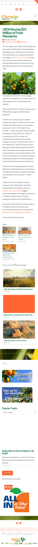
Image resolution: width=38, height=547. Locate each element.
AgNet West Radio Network (17, 529)
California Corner (10, 42)
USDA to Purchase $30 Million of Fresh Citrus (8, 237)
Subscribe (7, 473)
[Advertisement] (17, 431)
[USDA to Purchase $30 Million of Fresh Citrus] (9, 230)
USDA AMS (21, 351)
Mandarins (23, 42)
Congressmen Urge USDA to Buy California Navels (8, 255)
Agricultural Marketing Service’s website (17, 212)
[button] (35, 16)
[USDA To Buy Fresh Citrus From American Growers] (25, 230)
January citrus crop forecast (12, 191)
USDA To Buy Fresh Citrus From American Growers (24, 237)
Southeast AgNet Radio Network (11, 528)
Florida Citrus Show (23, 530)
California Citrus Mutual (20, 58)
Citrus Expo (12, 530)
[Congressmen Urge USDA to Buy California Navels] (9, 248)
